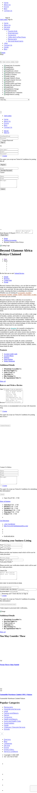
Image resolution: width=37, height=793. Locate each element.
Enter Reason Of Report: (7, 233)
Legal (6, 711)
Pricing (6, 7)
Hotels (6, 47)
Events (6, 282)
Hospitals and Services (12, 709)
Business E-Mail (17, 551)
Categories (8, 743)
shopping (13, 328)
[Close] (1, 229)
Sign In (6, 131)
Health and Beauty (11, 719)
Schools (7, 729)
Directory (7, 739)
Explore (6, 29)
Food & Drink (12, 31)
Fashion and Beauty (11, 713)
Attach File (3, 570)
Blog (5, 9)
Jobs (6, 43)
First (2, 545)
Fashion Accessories (10, 240)
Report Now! (4, 235)
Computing (12, 35)
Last (1, 547)
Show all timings (5, 501)
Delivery (6, 357)
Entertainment (13, 33)
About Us (7, 5)
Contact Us (8, 11)
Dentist (6, 715)
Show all (3, 381)
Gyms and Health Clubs (12, 721)
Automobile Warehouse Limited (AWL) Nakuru (16, 694)
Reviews (6, 278)
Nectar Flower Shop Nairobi (9, 664)
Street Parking (8, 359)
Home (6, 3)
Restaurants (12, 39)
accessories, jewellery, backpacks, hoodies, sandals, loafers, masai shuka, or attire (18, 293)
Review (3, 402)
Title (2, 389)
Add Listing (3, 19)
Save (5, 259)
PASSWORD (4, 591)
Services (7, 27)
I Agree (4, 156)
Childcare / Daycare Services (14, 727)
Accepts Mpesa (9, 356)
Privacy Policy (9, 749)
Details (6, 277)
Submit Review (19, 273)
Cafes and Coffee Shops (17, 37)
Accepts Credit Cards (10, 354)
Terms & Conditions (11, 751)
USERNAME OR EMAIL (9, 589)
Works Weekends (9, 361)
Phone (2, 560)
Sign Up (6, 132)
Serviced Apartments (15, 41)
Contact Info (8, 280)
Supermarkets (9, 723)
